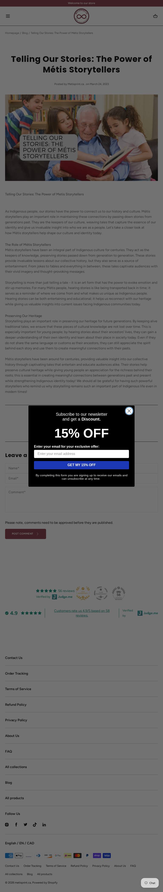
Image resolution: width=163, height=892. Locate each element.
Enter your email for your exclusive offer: (66, 446)
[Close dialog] (129, 411)
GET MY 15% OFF (81, 465)
